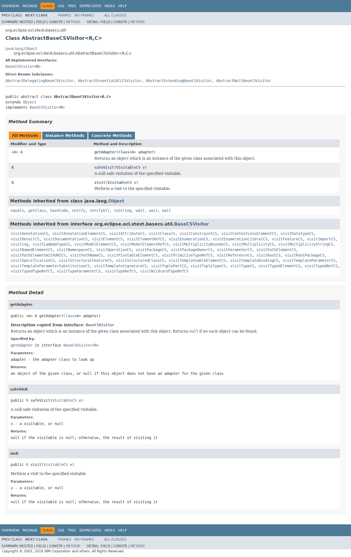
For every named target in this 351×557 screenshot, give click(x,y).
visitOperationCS (113, 249)
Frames (64, 15)
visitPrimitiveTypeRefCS (187, 255)
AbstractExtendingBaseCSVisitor (179, 80)
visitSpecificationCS (33, 260)
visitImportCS (321, 239)
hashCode (59, 210)
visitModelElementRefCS (144, 244)
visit (99, 182)
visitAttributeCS (127, 233)
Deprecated (90, 6)
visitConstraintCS (198, 233)
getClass (37, 210)
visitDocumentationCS (65, 239)
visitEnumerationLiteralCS (240, 239)
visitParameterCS (234, 249)
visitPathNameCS (86, 255)
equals (17, 210)
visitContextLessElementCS (248, 233)
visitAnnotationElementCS (78, 233)
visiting (19, 244)
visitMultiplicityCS (253, 244)
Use (61, 6)
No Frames (84, 15)
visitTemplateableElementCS (197, 260)
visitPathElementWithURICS (38, 255)
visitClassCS (162, 233)
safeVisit (104, 167)
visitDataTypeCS (297, 233)
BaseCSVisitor (19, 66)
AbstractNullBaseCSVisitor (243, 80)
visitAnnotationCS (29, 233)
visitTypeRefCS (120, 271)
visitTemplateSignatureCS (120, 266)
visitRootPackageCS (304, 255)
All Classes (115, 15)
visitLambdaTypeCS (51, 244)
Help (122, 6)
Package (30, 6)
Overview (10, 6)
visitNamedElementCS (31, 249)
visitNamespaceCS (74, 249)
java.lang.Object (21, 48)
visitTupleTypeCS (208, 266)
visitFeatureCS (287, 239)
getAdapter (105, 152)
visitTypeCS (242, 266)
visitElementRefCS (145, 239)
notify (78, 210)
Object (29, 102)
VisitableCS (128, 167)
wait (140, 210)
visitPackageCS (151, 249)
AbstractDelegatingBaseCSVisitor (39, 80)
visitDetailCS (25, 239)
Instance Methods (65, 135)
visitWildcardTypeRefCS (164, 271)
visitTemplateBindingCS (254, 260)
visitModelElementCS (95, 244)
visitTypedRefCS (321, 266)
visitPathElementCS (276, 249)
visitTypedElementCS (279, 266)
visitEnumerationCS (188, 239)
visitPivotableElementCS (132, 255)
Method (73, 22)
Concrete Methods (112, 135)
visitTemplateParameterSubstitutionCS (50, 266)
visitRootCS (268, 255)
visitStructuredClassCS (140, 260)
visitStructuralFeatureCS (85, 260)
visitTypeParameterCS (79, 271)
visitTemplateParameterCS (309, 260)
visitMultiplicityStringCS (305, 244)
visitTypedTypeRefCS (31, 271)
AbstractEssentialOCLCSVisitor (109, 80)
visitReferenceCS (234, 255)
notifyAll (99, 210)
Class (123, 152)
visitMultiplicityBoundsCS (200, 244)
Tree (72, 6)
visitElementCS (107, 239)
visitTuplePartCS (168, 266)
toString (122, 210)
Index (109, 6)
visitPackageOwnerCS (192, 249)
